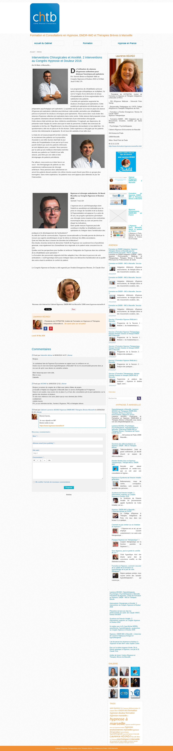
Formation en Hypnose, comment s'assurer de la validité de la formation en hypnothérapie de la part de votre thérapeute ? (126, 568)
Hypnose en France (127, 43)
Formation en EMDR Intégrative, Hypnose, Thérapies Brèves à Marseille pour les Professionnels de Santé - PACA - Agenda (123, 251)
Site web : (36, 450)
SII (110, 741)
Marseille (133, 736)
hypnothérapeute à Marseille (131, 734)
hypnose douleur (120, 727)
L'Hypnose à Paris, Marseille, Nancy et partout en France (135, 228)
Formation (88, 43)
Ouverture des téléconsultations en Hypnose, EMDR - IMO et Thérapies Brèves (124, 445)
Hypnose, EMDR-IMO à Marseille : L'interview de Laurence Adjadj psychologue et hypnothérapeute (125, 635)
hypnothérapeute (116, 734)
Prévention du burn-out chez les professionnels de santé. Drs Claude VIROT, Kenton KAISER (125, 612)
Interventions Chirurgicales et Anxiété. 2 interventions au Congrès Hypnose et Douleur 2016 (125, 605)
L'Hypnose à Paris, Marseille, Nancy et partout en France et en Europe (135, 236)
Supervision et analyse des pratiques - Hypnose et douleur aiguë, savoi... (129, 381)
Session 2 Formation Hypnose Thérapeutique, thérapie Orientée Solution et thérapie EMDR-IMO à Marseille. (124, 348)
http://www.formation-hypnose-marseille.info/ (125, 146)
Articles (39, 52)
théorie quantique (119, 742)
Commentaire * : (38, 457)
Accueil (32, 52)
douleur (136, 708)
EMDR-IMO (123, 710)
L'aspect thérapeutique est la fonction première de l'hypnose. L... (130, 544)
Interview (112, 392)
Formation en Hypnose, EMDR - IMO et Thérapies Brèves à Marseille (135, 196)
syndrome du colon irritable (119, 741)
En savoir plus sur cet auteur (75, 324)
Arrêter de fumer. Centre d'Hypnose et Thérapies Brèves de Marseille (122, 656)
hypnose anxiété (130, 724)
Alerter (70, 355)
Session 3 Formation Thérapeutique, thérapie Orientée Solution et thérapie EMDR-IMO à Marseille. (124, 375)
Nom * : (35, 436)
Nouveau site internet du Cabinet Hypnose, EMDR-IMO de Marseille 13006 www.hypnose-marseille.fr (68, 304)
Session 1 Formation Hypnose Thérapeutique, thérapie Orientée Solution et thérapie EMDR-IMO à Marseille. (124, 333)
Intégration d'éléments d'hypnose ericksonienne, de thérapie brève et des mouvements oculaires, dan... (129, 269)
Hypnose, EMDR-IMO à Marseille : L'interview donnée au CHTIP (123, 510)
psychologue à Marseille (128, 739)
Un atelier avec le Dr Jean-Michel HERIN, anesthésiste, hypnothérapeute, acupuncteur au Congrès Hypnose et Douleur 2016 (125, 628)
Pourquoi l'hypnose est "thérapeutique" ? (125, 540)
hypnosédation (125, 732)
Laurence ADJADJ (41, 316)
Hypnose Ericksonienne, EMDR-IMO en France (135, 212)
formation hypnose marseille (122, 714)
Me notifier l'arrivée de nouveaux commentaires (52, 482)
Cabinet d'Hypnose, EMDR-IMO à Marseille (135, 179)
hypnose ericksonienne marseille (121, 728)
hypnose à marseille (119, 721)
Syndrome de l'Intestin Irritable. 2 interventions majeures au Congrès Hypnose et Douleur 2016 (123, 494)
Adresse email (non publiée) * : (44, 443)
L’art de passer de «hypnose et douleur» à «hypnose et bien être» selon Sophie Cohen (124, 642)
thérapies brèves (129, 742)
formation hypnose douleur (123, 711)
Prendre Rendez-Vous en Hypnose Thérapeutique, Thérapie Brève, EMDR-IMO (125, 462)
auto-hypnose (115, 708)
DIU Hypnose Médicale (127, 708)
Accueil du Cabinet (43, 43)
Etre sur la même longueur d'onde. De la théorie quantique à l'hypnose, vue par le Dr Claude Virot (124, 649)
